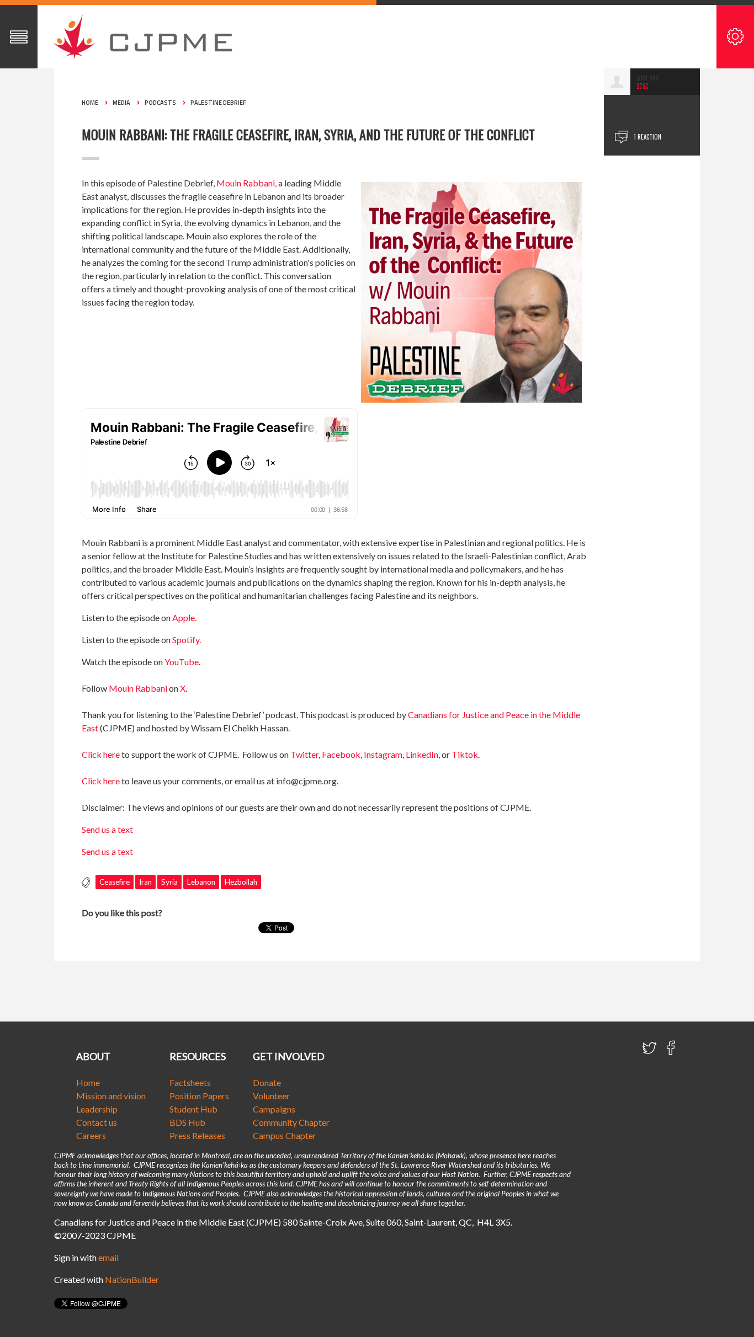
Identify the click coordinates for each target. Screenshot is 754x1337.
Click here (101, 754)
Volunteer (271, 1095)
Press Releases (197, 1135)
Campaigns (274, 1109)
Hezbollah (241, 882)
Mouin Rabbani (138, 688)
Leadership (97, 1109)
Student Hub (193, 1109)
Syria (169, 882)
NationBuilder (132, 1279)
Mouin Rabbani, (246, 183)
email (108, 1257)
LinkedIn (422, 754)
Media (121, 102)
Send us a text (107, 829)
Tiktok (465, 754)
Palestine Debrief (218, 102)
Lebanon (201, 882)
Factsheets (190, 1082)
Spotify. (186, 639)
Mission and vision (111, 1095)
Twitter (304, 754)
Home (90, 102)
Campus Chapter (284, 1135)
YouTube (181, 661)
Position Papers (199, 1095)
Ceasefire (114, 882)
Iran (145, 882)
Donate (267, 1082)
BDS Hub (187, 1122)
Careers (91, 1135)
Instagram (383, 754)
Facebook (341, 754)
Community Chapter (291, 1122)
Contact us (96, 1122)
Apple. (184, 617)
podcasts (160, 102)
